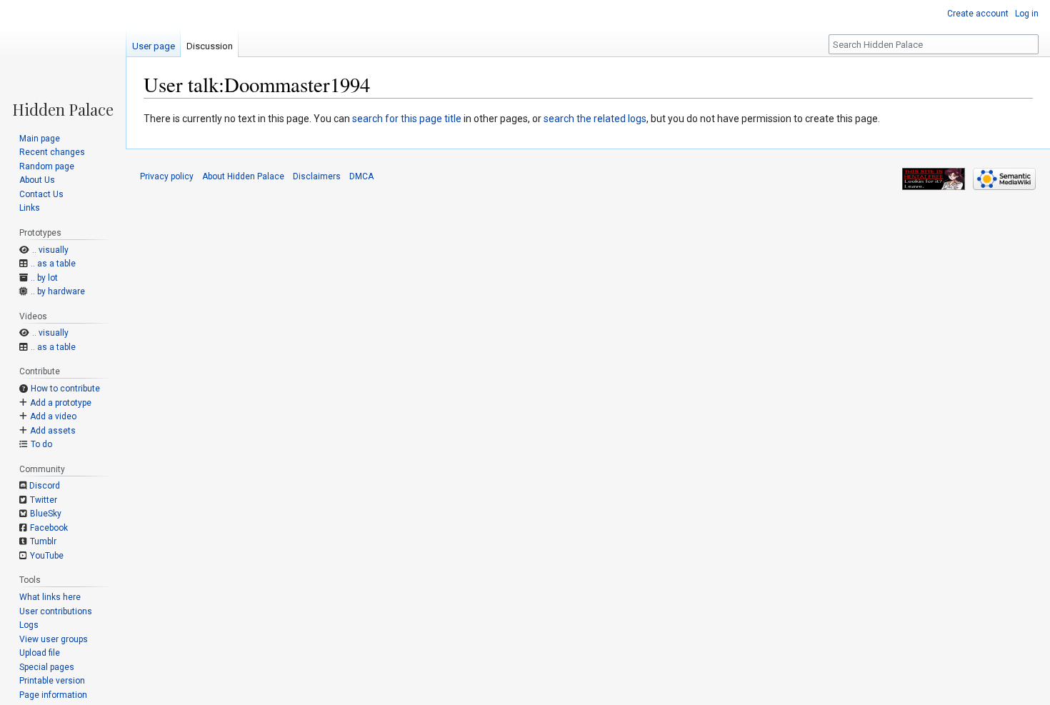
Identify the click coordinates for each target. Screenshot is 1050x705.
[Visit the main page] (63, 58)
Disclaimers (317, 176)
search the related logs (595, 118)
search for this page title (406, 118)
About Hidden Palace (243, 176)
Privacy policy (167, 176)
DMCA (361, 176)
